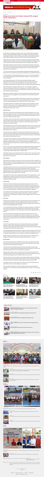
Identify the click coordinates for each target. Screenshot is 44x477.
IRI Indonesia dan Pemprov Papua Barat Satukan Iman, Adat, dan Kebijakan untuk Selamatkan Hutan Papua (21, 366)
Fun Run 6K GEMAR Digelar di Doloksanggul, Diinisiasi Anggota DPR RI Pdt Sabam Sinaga (23, 412)
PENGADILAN (5, 14)
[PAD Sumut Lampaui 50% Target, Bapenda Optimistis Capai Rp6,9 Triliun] (6, 314)
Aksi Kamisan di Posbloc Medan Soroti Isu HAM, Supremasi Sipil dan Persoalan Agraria (24, 374)
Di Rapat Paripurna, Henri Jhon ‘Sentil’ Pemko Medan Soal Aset (32, 460)
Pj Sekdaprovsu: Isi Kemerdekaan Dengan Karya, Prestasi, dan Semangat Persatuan (24, 421)
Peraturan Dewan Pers (19, 472)
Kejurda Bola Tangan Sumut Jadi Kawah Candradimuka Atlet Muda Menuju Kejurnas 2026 (19, 408)
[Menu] (4, 3)
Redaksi (26, 472)
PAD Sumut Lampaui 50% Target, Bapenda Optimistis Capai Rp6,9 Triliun (23, 312)
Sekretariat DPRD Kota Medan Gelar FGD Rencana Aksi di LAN (21, 327)
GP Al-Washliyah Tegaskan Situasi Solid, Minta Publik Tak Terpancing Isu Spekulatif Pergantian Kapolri (24, 380)
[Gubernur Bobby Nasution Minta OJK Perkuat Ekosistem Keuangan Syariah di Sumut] (6, 323)
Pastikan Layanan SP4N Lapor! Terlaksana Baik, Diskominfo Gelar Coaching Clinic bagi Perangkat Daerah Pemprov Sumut (24, 333)
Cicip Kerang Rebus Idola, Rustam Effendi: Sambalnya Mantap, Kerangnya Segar (23, 454)
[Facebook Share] (31, 272)
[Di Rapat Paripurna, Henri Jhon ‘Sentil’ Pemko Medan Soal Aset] (14, 458)
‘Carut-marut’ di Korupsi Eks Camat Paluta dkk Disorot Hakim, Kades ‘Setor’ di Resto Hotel (8, 297)
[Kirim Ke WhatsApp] (40, 272)
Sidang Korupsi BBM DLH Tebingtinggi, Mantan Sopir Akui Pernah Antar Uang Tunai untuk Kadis (21, 285)
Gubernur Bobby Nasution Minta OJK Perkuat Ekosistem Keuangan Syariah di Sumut (24, 323)
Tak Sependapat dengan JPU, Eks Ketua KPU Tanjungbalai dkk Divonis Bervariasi (35, 297)
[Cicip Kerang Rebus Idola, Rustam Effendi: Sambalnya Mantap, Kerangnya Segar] (6, 455)
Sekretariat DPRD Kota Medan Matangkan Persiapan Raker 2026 (21, 317)
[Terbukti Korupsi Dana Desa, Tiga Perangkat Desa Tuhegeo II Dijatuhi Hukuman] (22, 292)
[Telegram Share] (38, 272)
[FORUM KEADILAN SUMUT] (8, 3)
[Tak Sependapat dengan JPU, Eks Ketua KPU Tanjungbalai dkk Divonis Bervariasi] (35, 292)
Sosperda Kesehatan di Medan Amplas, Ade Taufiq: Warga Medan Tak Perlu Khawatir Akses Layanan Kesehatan (23, 309)
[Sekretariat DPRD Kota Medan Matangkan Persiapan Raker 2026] (6, 319)
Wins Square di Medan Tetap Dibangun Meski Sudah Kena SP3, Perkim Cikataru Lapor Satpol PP (24, 464)
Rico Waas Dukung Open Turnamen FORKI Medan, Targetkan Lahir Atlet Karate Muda (24, 416)
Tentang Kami (31, 472)
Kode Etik (12, 472)
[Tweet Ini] (33, 272)
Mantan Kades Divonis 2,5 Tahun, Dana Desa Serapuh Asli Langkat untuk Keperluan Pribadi (8, 285)
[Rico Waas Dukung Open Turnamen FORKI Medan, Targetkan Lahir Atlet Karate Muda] (6, 417)
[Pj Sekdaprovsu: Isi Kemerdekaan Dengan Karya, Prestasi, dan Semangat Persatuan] (6, 422)
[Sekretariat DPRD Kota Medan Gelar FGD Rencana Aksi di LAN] (6, 328)
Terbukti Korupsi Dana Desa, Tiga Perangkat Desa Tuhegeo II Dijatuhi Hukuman (22, 297)
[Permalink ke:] (4, 19)
